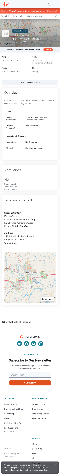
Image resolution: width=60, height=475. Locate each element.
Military (7, 418)
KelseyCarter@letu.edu (22, 222)
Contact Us (37, 449)
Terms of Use (9, 457)
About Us (36, 444)
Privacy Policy (10, 453)
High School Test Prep (13, 423)
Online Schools (15, 11)
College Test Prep (11, 404)
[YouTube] (33, 343)
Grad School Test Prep (13, 409)
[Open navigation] (54, 4)
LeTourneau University (35, 11)
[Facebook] (26, 343)
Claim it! (48, 49)
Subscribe (30, 382)
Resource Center (39, 418)
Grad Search (37, 409)
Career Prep (9, 414)
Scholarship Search (40, 414)
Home (3, 11)
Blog (34, 458)
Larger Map (47, 298)
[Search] (48, 4)
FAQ (34, 453)
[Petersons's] (6, 4)
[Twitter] (19, 343)
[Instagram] (40, 343)
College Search (38, 404)
